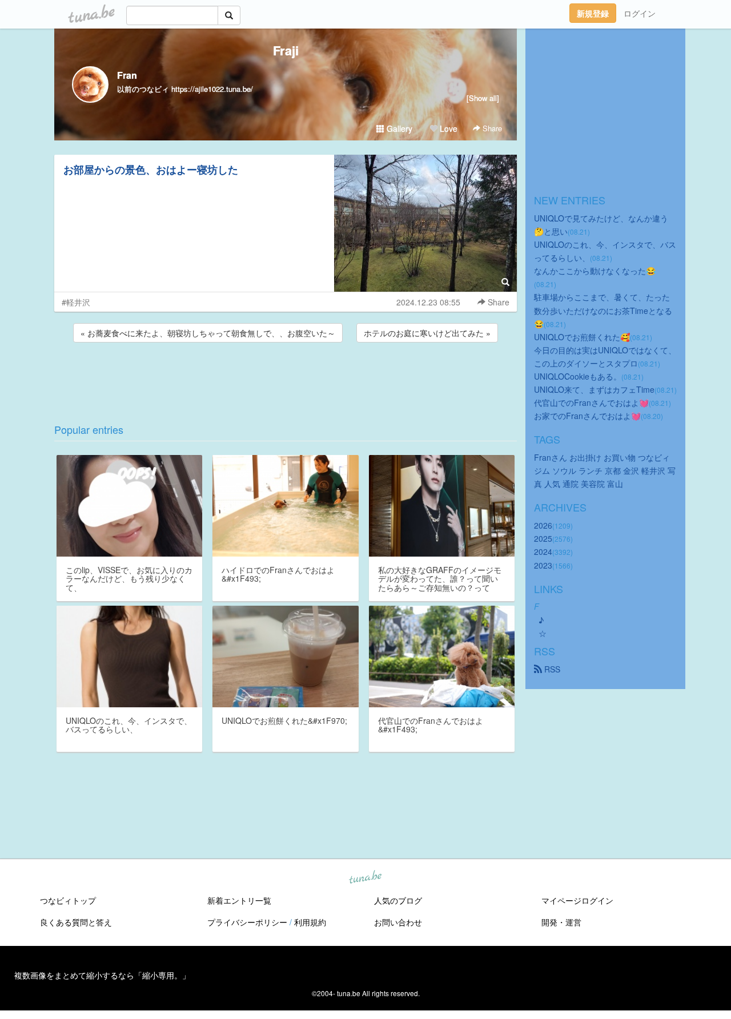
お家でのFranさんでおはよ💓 (587, 415)
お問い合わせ (398, 922)
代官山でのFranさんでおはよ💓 (591, 402)
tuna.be (365, 878)
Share (491, 128)
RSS (551, 669)
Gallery (398, 128)
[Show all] (483, 97)
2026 (543, 525)
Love (447, 128)
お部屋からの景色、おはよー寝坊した (150, 169)
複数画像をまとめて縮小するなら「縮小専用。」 (102, 975)
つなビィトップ (68, 900)
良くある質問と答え (76, 922)
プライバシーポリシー (247, 922)
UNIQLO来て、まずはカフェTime (594, 389)
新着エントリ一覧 (239, 900)
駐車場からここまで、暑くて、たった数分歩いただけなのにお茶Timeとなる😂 (603, 310)
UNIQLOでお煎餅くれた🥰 (582, 337)
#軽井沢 (76, 302)
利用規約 (310, 922)
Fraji (286, 50)
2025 (543, 538)
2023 (543, 565)
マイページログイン (577, 900)
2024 (543, 551)
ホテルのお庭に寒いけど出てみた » (427, 333)
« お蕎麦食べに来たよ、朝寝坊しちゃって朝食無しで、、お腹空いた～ (208, 333)
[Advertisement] (285, 375)
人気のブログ (398, 900)
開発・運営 (561, 922)
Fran (127, 75)
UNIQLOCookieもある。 (577, 376)
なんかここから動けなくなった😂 (595, 270)
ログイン (640, 13)
